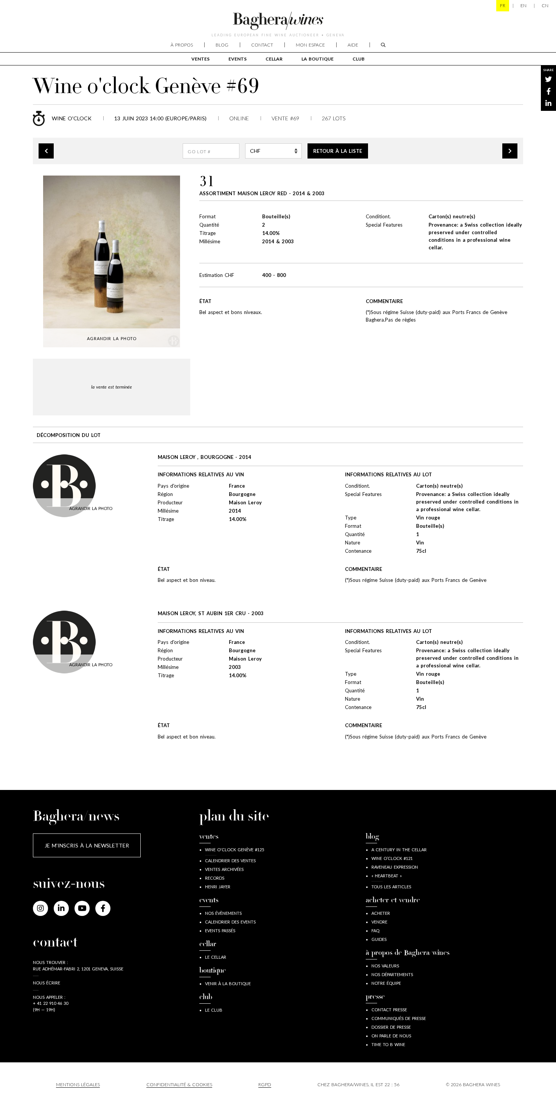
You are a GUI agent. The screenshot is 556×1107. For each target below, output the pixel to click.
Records (214, 877)
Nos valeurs (385, 965)
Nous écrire (46, 982)
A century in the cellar (399, 849)
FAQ (375, 930)
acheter (380, 913)
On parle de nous (391, 1035)
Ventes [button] (200, 59)
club (359, 59)
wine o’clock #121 (392, 858)
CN (545, 5)
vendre (379, 921)
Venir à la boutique (228, 983)
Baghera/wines (278, 20)
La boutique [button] (317, 59)
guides (379, 939)
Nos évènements (223, 913)
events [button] (237, 59)
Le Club (213, 1009)
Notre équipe (386, 983)
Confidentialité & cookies (179, 1084)
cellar (274, 59)
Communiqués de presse (398, 1018)
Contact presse (389, 1009)
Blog (222, 45)
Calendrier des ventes (230, 860)
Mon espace (310, 45)
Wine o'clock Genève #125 (234, 849)
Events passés (220, 930)
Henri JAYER (217, 886)
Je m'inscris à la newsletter (87, 845)
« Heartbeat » (386, 875)
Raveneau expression (394, 866)
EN (523, 5)
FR (502, 5)
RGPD (264, 1084)
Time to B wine (388, 1044)
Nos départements (392, 974)
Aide (353, 45)
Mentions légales (78, 1084)
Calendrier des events (230, 921)
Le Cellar (215, 957)
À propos (182, 45)
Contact (262, 45)
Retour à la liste (337, 151)
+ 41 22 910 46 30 (50, 1003)
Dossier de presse (391, 1027)
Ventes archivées (224, 869)
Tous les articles (391, 886)
